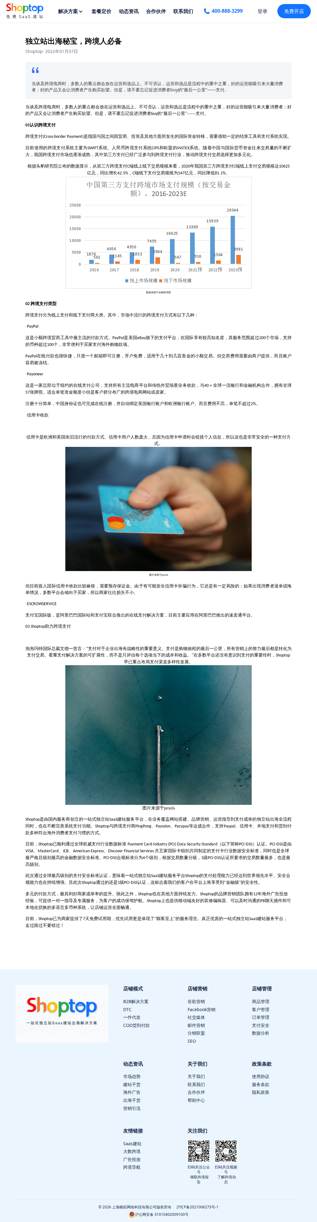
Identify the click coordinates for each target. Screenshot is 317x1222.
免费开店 (294, 11)
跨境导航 (132, 1167)
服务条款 (260, 1084)
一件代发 (132, 1017)
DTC (127, 1009)
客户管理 (260, 1009)
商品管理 (260, 1001)
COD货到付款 (136, 1025)
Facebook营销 (201, 1009)
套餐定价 (101, 11)
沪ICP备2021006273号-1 (197, 1207)
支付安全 (260, 1025)
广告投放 (132, 1159)
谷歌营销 (196, 1001)
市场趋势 (132, 1076)
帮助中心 (196, 1100)
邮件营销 (196, 1025)
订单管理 (260, 1017)
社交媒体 (196, 1017)
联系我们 (183, 11)
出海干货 (132, 1100)
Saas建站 (132, 1143)
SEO (192, 1041)
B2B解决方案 (136, 1001)
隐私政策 (260, 1092)
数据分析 (260, 1033)
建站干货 (132, 1084)
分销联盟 (196, 1033)
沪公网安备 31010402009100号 (162, 1214)
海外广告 (132, 1092)
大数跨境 (132, 1151)
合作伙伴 (156, 11)
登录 (262, 11)
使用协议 (260, 1076)
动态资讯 (129, 11)
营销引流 (132, 1108)
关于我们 (196, 1076)
